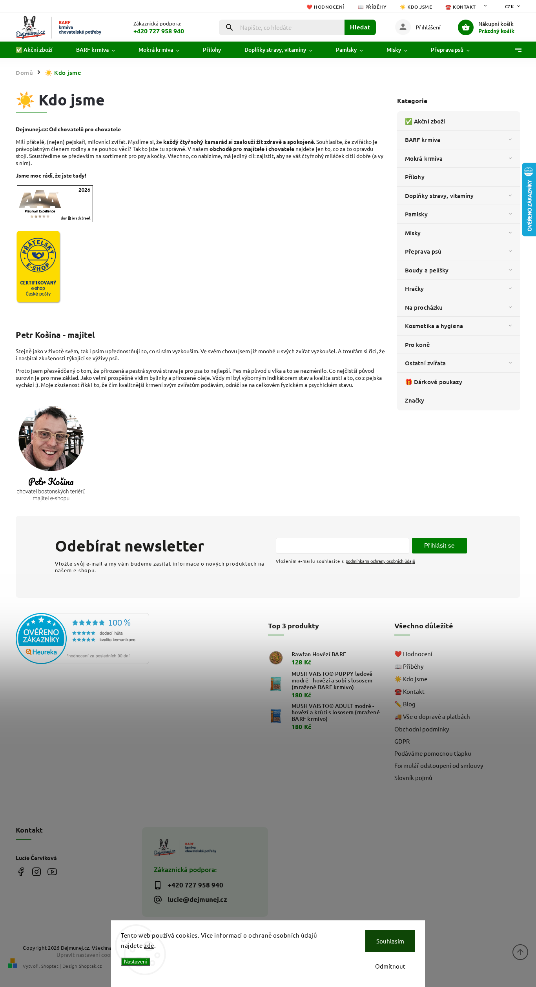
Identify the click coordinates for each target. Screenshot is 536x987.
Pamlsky (416, 214)
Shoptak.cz (90, 966)
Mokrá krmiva (424, 158)
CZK (509, 6)
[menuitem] (40, 50)
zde (149, 945)
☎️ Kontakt (460, 7)
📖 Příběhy (372, 7)
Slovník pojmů (413, 777)
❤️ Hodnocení (325, 7)
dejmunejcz (36, 871)
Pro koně (417, 344)
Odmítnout (390, 966)
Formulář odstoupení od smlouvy (438, 765)
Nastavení (135, 962)
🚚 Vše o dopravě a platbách (432, 716)
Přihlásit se (439, 545)
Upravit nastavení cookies (88, 954)
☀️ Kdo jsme (416, 7)
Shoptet (49, 966)
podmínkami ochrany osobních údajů (380, 561)
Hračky (414, 288)
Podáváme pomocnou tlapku (432, 753)
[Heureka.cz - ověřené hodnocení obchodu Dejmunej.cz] (76, 639)
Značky (415, 400)
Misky (413, 233)
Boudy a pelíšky (427, 270)
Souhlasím (390, 941)
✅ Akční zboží (425, 121)
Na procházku (424, 307)
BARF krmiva (422, 139)
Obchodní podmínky (421, 729)
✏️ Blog (405, 704)
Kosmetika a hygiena (434, 326)
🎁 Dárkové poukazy (433, 382)
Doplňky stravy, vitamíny (439, 196)
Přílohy (415, 177)
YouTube (52, 871)
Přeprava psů (423, 251)
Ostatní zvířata (425, 363)
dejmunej (21, 871)
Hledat (360, 27)
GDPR (402, 741)
